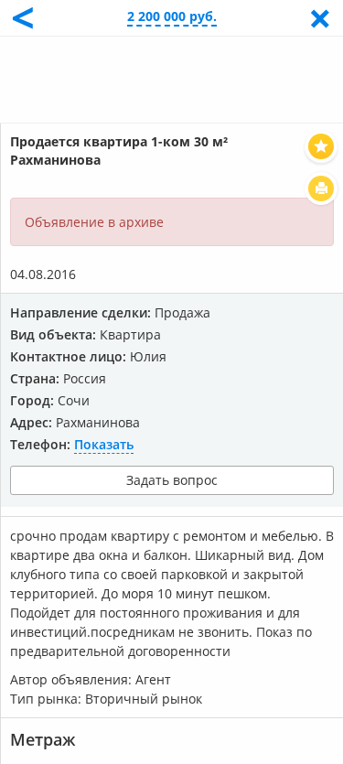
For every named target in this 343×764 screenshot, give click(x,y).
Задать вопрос (172, 480)
